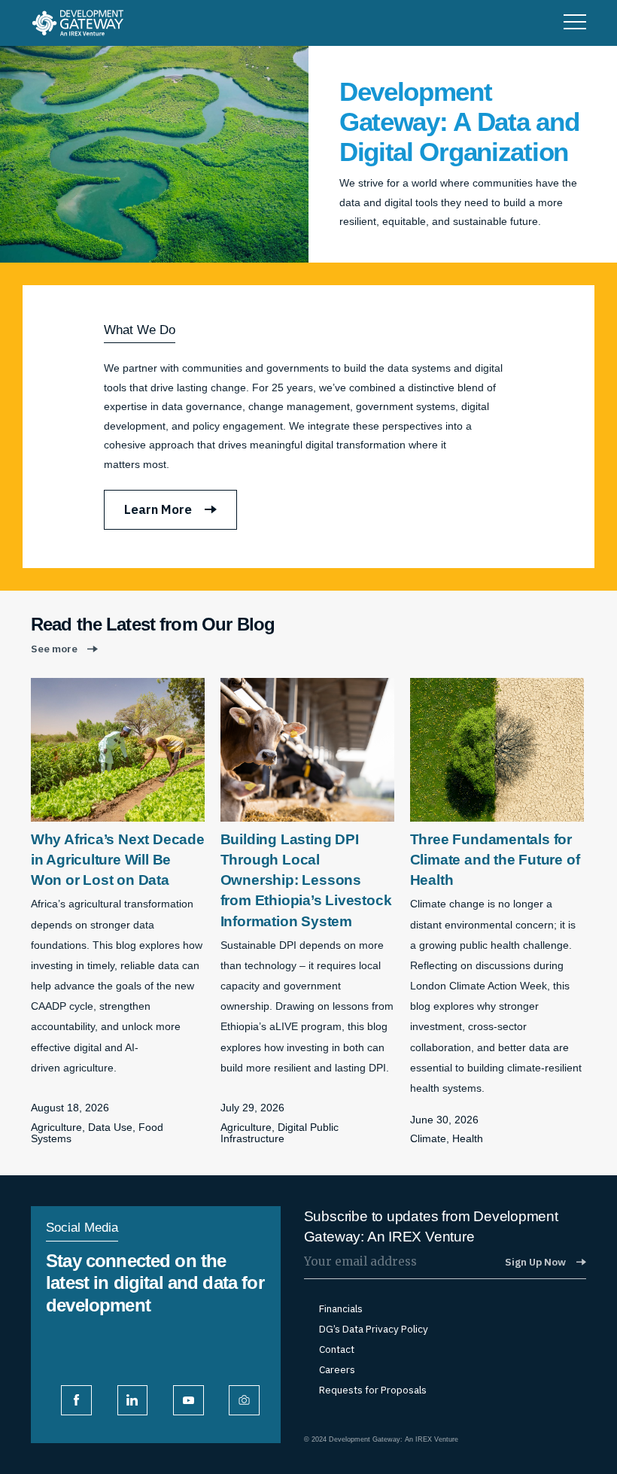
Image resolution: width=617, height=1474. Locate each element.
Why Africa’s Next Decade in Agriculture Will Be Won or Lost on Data (118, 859)
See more (54, 649)
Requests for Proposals (373, 1390)
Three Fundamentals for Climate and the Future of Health (495, 859)
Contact (336, 1349)
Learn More (158, 509)
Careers (337, 1369)
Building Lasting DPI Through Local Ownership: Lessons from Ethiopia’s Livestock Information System (306, 880)
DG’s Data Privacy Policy (373, 1329)
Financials (341, 1308)
